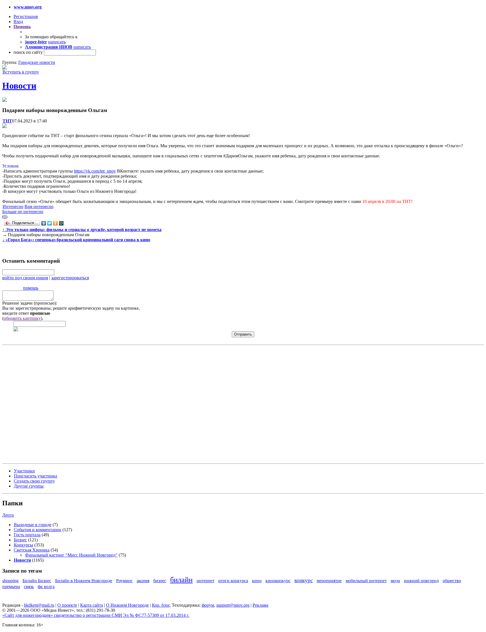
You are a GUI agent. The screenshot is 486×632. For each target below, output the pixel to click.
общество (452, 580)
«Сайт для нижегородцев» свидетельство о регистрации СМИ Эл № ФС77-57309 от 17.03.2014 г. (95, 615)
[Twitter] (50, 223)
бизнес (159, 580)
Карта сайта (91, 605)
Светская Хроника (32, 550)
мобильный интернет (366, 580)
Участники (24, 470)
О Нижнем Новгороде (127, 605)
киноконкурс (278, 580)
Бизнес (20, 539)
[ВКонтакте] (44, 223)
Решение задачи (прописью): (29, 303)
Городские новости (36, 62)
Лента (8, 515)
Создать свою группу (34, 481)
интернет (205, 580)
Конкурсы (23, 544)
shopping (10, 580)
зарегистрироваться (70, 277)
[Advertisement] (36, 403)
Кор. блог (161, 605)
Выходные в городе (32, 524)
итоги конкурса (233, 580)
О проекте (67, 605)
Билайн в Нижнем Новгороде (83, 580)
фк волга (46, 586)
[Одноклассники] (55, 223)
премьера (11, 586)
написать (57, 41)
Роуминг (124, 580)
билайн (181, 580)
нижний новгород (421, 580)
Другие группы (29, 486)
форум (208, 605)
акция (143, 580)
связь (29, 586)
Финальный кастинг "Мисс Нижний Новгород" (71, 555)
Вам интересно (38, 206)
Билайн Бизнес (36, 580)
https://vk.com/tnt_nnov (95, 171)
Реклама (260, 605)
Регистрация (26, 16)
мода (395, 580)
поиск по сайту (28, 52)
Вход (18, 21)
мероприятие (329, 580)
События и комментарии (37, 529)
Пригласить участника (35, 476)
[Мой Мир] (61, 223)
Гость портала (27, 534)
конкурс (303, 580)
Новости (19, 86)
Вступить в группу (21, 72)
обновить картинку (22, 318)
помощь (30, 287)
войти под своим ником (25, 277)
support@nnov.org (232, 605)
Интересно (13, 206)
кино (257, 580)
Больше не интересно (22, 211)
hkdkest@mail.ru (39, 605)
